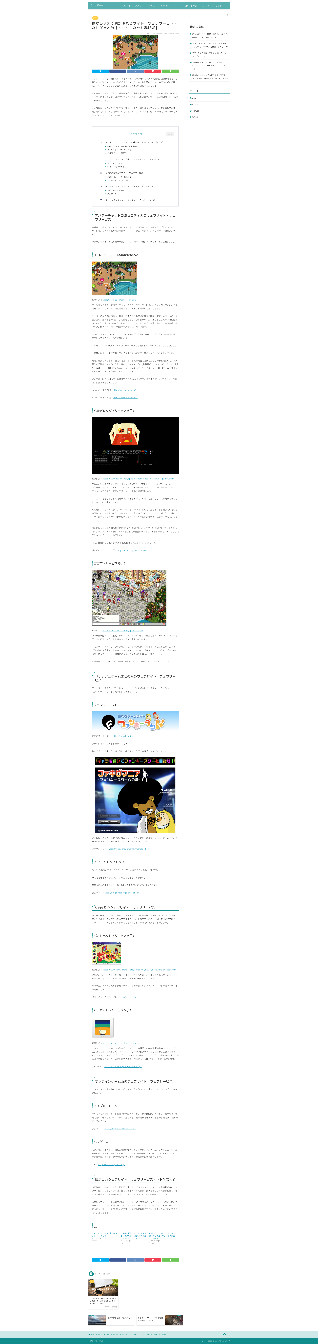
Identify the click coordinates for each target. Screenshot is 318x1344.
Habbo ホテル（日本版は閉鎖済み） (122, 146)
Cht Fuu (97, 5)
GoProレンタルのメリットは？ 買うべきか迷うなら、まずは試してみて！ (162, 1235)
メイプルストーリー (115, 190)
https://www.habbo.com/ (125, 397)
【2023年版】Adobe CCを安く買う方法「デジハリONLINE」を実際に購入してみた (210, 45)
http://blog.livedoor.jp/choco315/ (121, 892)
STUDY (95, 18)
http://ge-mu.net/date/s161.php (119, 300)
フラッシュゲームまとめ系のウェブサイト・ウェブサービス (132, 159)
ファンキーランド (115, 163)
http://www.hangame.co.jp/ (111, 1164)
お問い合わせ (190, 5)
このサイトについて (131, 5)
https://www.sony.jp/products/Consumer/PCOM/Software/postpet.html (139, 969)
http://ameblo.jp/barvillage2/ (132, 550)
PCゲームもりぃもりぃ (117, 166)
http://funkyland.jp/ (123, 736)
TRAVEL (151, 5)
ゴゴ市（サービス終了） (117, 153)
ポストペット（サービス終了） (120, 177)
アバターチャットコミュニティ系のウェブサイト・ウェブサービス (135, 142)
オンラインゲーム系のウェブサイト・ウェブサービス (129, 186)
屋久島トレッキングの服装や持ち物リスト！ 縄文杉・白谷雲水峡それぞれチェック (210, 76)
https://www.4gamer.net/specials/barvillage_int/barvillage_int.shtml (138, 478)
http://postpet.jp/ (128, 997)
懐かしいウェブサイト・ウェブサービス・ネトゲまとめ (130, 200)
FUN (176, 5)
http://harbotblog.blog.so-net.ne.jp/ (123, 1066)
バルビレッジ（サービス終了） (120, 149)
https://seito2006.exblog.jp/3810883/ (122, 630)
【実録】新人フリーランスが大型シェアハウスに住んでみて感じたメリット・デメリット (133, 1235)
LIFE (194, 98)
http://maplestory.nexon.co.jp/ (120, 1128)
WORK (164, 5)
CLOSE (169, 134)
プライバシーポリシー (213, 5)
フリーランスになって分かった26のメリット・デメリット (210, 54)
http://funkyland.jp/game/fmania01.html (129, 849)
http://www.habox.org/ (124, 390)
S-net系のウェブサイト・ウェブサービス (124, 172)
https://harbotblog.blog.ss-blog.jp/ (120, 1043)
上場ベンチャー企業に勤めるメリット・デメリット (105, 1234)
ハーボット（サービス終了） (119, 180)
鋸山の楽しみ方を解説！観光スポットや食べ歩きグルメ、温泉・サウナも (210, 35)
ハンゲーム (112, 193)
